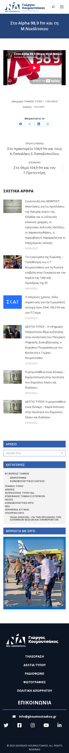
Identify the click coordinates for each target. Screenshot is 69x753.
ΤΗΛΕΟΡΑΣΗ (34, 656)
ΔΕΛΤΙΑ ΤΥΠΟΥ (34, 665)
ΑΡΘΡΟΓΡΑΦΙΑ (18, 477)
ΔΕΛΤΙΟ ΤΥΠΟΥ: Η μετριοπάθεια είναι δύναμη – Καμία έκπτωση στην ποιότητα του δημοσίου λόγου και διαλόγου (45, 409)
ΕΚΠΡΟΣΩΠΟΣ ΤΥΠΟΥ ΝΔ (19, 493)
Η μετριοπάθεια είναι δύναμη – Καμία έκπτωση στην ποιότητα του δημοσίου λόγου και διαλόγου (45, 379)
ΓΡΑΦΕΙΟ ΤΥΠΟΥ (33, 101)
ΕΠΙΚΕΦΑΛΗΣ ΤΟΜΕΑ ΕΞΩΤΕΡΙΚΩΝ (25, 496)
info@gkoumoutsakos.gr (37, 716)
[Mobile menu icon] (62, 7)
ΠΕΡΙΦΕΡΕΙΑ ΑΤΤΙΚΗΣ (17, 509)
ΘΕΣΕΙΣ (9, 499)
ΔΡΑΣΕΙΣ (10, 489)
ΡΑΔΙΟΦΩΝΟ (39, 107)
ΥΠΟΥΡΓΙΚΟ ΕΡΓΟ (14, 513)
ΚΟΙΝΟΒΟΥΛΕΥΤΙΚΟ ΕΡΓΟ (19, 503)
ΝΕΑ (7, 506)
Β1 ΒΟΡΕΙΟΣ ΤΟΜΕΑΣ (17, 473)
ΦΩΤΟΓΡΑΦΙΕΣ (34, 682)
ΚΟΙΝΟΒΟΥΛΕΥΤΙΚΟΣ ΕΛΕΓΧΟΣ (27, 481)
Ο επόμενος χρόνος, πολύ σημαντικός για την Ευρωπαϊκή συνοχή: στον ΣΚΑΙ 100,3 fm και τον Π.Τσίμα (45, 304)
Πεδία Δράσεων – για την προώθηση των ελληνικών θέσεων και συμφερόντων (35, 518)
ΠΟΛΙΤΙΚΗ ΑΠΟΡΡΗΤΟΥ (34, 691)
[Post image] (12, 206)
